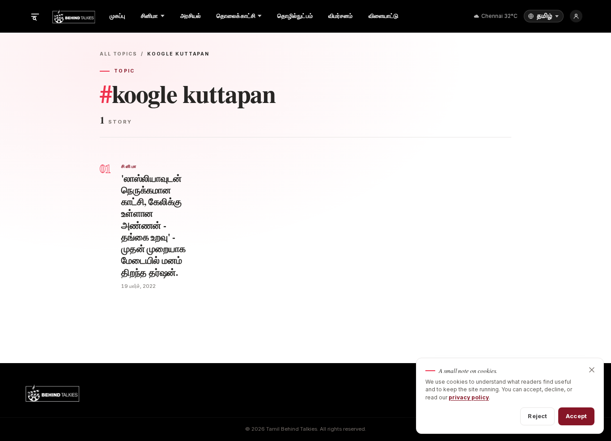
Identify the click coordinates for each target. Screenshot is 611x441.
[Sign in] (576, 16)
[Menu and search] (34, 16)
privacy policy (469, 397)
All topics (118, 54)
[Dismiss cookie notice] (592, 370)
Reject (537, 416)
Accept (576, 416)
